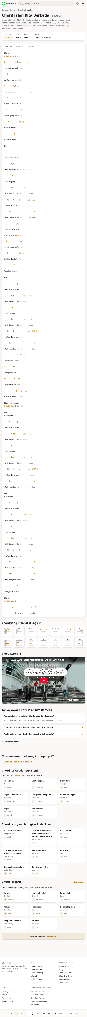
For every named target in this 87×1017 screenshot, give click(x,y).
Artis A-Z (34, 976)
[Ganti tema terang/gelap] (77, 3)
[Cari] (71, 3)
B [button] (26, 391)
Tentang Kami (7, 991)
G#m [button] (12, 538)
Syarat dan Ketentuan (39, 1001)
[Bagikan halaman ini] (76, 1013)
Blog (61, 969)
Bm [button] (24, 433)
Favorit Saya (6, 998)
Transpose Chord (65, 972)
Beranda (5, 10)
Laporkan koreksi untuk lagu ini (18, 762)
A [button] (21, 391)
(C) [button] (17, 223)
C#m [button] (12, 406)
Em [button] (20, 122)
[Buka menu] (83, 3)
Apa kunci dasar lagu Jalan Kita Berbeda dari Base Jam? (29, 716)
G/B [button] (7, 56)
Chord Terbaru (36, 966)
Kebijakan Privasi (37, 998)
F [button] (15, 56)
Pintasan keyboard (11, 741)
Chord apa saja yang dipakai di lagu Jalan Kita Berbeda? (29, 727)
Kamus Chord (64, 979)
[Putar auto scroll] (33, 1013)
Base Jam (13, 10)
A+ (49, 1013)
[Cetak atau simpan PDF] (71, 1013)
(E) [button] (17, 586)
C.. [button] (20, 56)
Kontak (4, 994)
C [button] (4, 56)
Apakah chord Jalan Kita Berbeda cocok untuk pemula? (29, 734)
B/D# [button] (8, 406)
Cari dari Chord (36, 979)
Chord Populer (36, 969)
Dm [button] (23, 122)
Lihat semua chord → (43, 936)
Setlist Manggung (66, 982)
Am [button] (11, 56)
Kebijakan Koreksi (37, 994)
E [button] (4, 406)
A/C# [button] (13, 433)
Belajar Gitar (64, 966)
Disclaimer (35, 1004)
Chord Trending (37, 972)
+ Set (61, 1013)
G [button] (13, 56)
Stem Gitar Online (66, 976)
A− (44, 1013)
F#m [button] (12, 457)
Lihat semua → (79, 882)
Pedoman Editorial (38, 991)
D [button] (17, 421)
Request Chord (7, 1001)
